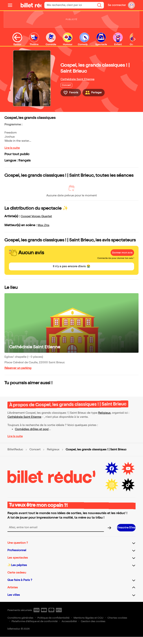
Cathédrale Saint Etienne (77, 79)
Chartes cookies (117, 617)
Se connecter (117, 5)
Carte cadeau (16, 572)
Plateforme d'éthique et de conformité (35, 621)
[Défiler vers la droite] (134, 39)
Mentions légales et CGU (88, 617)
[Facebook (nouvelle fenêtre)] (111, 468)
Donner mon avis (122, 252)
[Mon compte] (131, 5)
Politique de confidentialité (53, 617)
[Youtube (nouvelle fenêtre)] (128, 468)
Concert (35, 449)
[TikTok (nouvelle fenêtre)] (128, 484)
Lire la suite (12, 148)
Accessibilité (69, 621)
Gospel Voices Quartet (36, 216)
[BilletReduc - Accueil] (29, 5)
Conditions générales (20, 617)
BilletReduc (15, 449)
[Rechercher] (99, 5)
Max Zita (43, 225)
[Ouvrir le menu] (11, 5)
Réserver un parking (17, 368)
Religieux (104, 413)
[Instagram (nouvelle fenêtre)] (111, 484)
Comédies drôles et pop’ (32, 429)
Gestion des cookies (93, 621)
